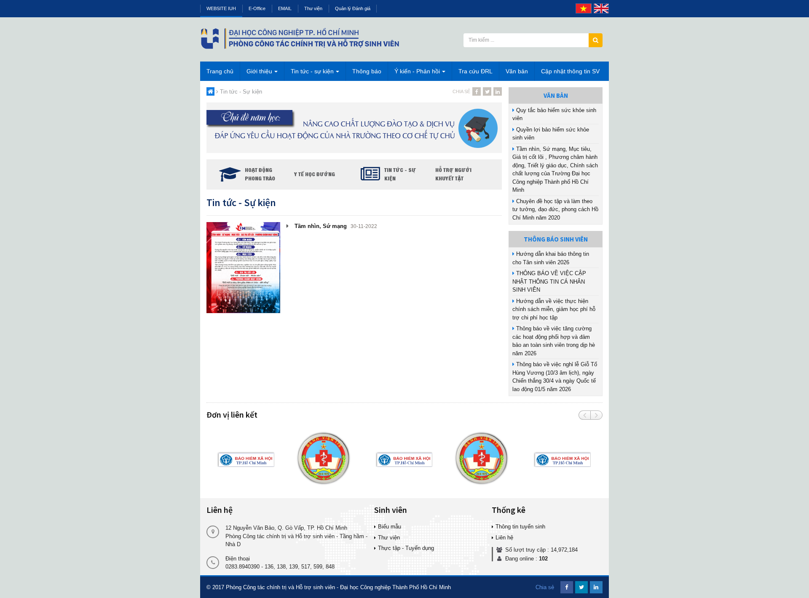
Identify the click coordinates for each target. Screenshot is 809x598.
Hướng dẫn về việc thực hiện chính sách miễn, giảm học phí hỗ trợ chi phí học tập (553, 309)
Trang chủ (219, 71)
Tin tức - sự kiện (312, 71)
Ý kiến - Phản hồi (417, 71)
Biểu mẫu (389, 526)
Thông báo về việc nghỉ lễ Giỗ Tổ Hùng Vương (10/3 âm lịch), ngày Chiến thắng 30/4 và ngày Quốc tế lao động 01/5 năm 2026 (554, 376)
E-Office (257, 8)
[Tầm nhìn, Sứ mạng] (243, 267)
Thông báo (366, 71)
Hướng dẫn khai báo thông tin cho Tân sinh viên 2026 (550, 258)
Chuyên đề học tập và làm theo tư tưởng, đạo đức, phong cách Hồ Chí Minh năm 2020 (555, 209)
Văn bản (517, 71)
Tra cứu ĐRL (475, 71)
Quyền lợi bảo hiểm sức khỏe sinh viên (550, 133)
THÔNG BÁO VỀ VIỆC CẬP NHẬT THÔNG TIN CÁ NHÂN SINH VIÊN (549, 281)
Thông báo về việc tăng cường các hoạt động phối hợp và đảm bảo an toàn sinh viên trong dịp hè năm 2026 (553, 341)
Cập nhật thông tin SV (570, 71)
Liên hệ (504, 537)
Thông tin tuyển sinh (520, 526)
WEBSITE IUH (221, 8)
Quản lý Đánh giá (352, 8)
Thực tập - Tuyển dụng (406, 548)
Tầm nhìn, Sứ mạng (320, 226)
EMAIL (285, 8)
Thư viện (313, 8)
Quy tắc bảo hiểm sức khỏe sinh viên (554, 114)
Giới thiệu (259, 71)
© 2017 (215, 587)
